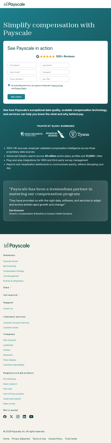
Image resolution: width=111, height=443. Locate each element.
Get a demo (16, 97)
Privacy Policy (20, 88)
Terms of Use (57, 85)
